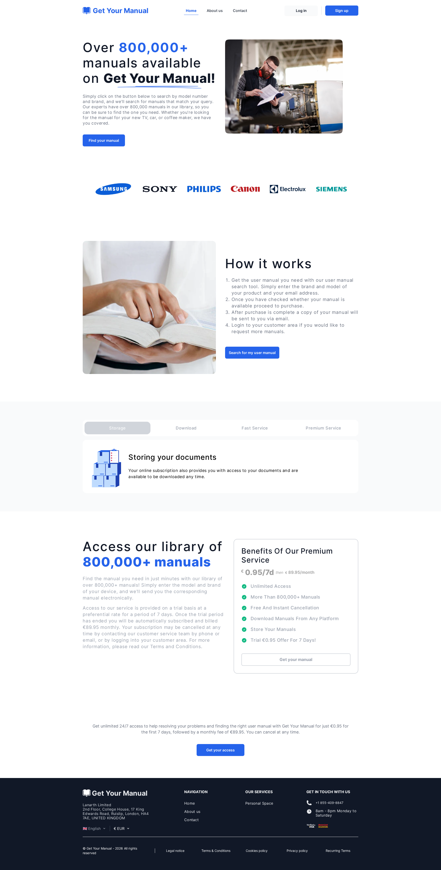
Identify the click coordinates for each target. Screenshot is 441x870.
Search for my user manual (252, 352)
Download (186, 428)
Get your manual (296, 659)
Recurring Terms (338, 851)
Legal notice (175, 851)
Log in (301, 10)
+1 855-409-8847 (329, 803)
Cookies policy (257, 851)
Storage (117, 428)
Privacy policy (297, 851)
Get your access (220, 750)
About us (215, 10)
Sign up (341, 10)
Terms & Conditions (215, 851)
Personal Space (259, 803)
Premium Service (323, 428)
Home (191, 10)
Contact (240, 10)
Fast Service (255, 428)
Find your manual (104, 140)
